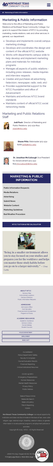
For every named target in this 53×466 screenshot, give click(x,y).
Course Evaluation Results (27, 361)
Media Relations (11, 192)
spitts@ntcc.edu (29, 145)
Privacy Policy (28, 386)
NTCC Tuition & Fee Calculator (26, 224)
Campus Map (27, 293)
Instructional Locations (26, 295)
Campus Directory (27, 297)
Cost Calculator (27, 309)
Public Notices (27, 389)
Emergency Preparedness (27, 377)
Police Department (25, 332)
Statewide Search (27, 399)
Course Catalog (27, 325)
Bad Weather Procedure (14, 214)
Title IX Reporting (27, 405)
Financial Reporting (27, 364)
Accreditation (28, 352)
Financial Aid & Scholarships (27, 311)
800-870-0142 (27, 457)
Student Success (26, 327)
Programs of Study (27, 313)
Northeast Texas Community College (15, 4)
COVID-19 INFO (27, 374)
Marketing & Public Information (26, 178)
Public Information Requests (16, 188)
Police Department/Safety (27, 355)
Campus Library (27, 323)
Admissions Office (26, 307)
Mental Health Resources (28, 383)
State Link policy (28, 402)
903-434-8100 (14, 457)
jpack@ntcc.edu (20, 128)
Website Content (11, 205)
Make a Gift (25, 340)
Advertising (9, 197)
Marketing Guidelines (13, 210)
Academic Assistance (27, 321)
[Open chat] (42, 455)
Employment (26, 336)
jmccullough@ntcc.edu (27, 164)
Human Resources (28, 380)
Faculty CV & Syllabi (27, 358)
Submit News (9, 201)
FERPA (27, 408)
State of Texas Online (27, 396)
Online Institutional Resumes (27, 367)
